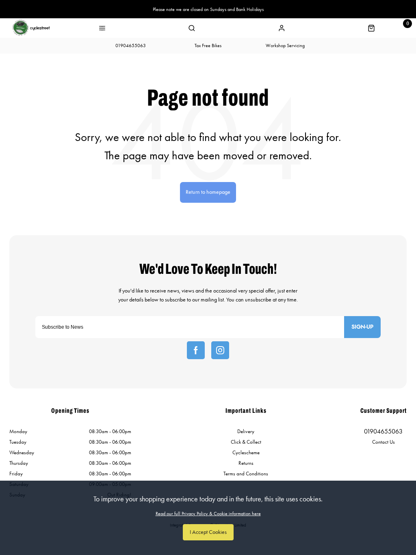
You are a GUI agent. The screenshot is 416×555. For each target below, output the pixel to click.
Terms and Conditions (245, 473)
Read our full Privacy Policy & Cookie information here (208, 513)
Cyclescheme (246, 452)
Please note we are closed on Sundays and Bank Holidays (208, 9)
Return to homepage (208, 192)
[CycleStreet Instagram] (220, 350)
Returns (246, 463)
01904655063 (383, 431)
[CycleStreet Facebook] (196, 350)
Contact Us (383, 442)
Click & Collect (246, 442)
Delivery (245, 431)
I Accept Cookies (208, 532)
